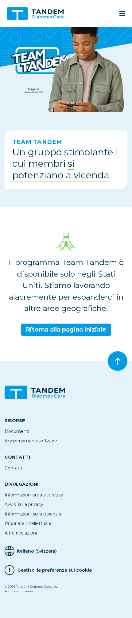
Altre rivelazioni (21, 533)
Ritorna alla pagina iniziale (66, 329)
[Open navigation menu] (122, 13)
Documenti (17, 431)
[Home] (38, 13)
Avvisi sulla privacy (24, 504)
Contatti (13, 468)
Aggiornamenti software (31, 441)
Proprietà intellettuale (28, 523)
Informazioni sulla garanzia (33, 514)
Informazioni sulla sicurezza (34, 495)
